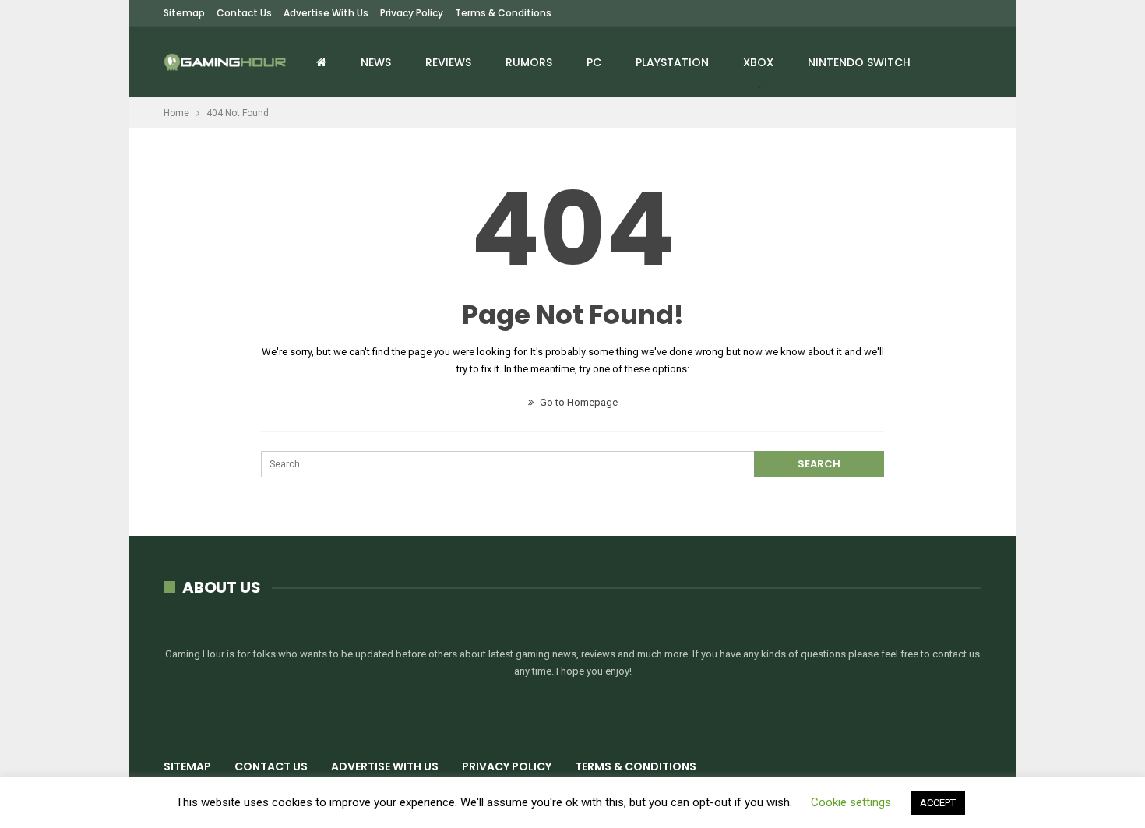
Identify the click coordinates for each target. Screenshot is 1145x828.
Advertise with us (326, 12)
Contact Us (244, 12)
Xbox (758, 62)
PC (594, 62)
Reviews (448, 62)
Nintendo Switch (859, 62)
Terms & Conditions (503, 12)
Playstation (672, 62)
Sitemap (184, 12)
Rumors (529, 62)
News (376, 62)
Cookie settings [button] (851, 802)
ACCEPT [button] (938, 803)
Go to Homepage (577, 402)
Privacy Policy (411, 12)
